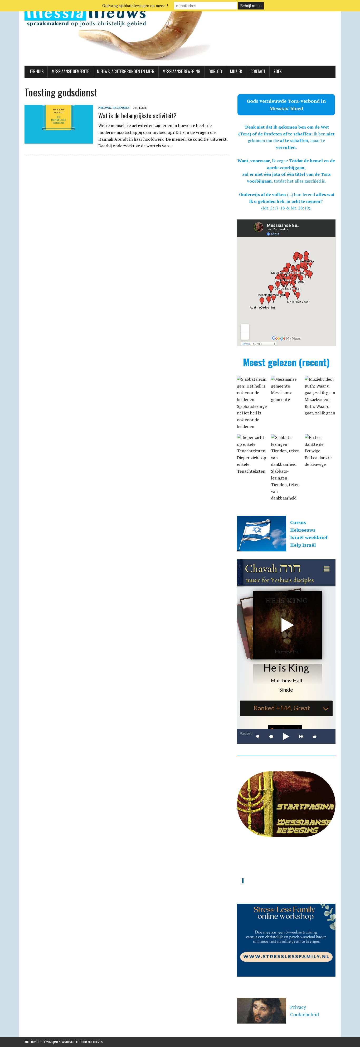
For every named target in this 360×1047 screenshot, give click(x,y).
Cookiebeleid (304, 1014)
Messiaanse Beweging (181, 71)
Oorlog (215, 71)
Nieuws (104, 108)
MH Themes (95, 1042)
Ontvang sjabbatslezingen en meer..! (135, 5)
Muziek (236, 71)
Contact (257, 71)
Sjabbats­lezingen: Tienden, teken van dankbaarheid (285, 484)
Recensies (121, 108)
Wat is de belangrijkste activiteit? (137, 115)
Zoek (278, 71)
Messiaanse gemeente (70, 71)
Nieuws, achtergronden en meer (125, 71)
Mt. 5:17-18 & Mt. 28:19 (286, 208)
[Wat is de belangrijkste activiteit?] (59, 140)
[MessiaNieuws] (180, 32)
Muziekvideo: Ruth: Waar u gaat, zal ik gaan (320, 406)
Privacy (298, 1007)
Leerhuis (35, 71)
